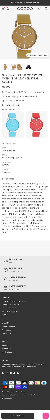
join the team (7, 352)
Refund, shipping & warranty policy (14, 395)
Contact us (6, 349)
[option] (25, 36)
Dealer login (6, 333)
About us (5, 345)
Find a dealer (7, 330)
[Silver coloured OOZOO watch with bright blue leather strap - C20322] (13, 124)
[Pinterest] (18, 373)
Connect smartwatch (10, 304)
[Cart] (46, 8)
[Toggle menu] (3, 8)
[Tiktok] (14, 373)
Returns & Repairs (9, 308)
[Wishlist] (40, 8)
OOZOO (9, 398)
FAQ (4, 314)
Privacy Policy (20, 392)
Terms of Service (7, 392)
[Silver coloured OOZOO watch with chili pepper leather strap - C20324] (36, 124)
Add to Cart (17, 416)
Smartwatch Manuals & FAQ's (13, 301)
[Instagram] (7, 373)
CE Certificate (33, 395)
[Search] (9, 8)
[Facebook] (3, 373)
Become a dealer (8, 327)
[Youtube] (11, 373)
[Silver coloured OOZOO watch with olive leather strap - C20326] (25, 36)
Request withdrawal (10, 311)
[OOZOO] (25, 8)
